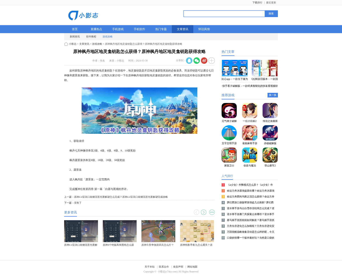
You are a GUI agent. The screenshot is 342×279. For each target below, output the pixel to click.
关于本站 (150, 266)
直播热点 (96, 29)
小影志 (72, 44)
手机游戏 (118, 29)
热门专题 (161, 29)
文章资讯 (182, 29)
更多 (212, 212)
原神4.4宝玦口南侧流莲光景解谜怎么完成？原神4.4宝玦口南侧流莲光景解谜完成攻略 (121, 197)
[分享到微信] (196, 60)
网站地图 (192, 266)
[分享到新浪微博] (204, 60)
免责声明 (178, 266)
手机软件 (139, 29)
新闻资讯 (75, 36)
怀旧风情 (204, 29)
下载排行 (257, 2)
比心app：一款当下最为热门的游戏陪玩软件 (235, 80)
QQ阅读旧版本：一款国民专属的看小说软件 (265, 80)
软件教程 (91, 36)
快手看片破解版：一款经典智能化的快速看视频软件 (250, 87)
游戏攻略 (108, 36)
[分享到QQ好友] (189, 60)
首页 (75, 29)
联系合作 (164, 266)
